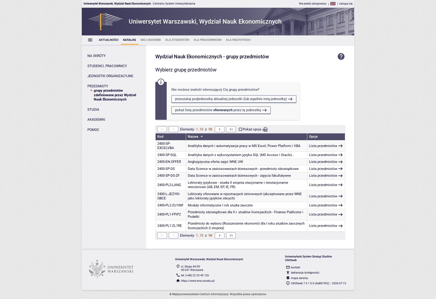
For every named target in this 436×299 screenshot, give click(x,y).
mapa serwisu (299, 278)
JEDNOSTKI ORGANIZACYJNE (110, 76)
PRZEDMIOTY (97, 86)
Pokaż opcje (252, 129)
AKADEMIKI (96, 120)
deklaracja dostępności (305, 272)
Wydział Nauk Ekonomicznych (188, 56)
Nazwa (193, 137)
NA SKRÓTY (96, 56)
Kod (160, 137)
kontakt (295, 267)
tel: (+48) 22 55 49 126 (195, 275)
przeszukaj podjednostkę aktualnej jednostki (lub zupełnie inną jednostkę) (231, 99)
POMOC (93, 130)
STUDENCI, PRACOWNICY (107, 66)
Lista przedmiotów (323, 146)
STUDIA (93, 110)
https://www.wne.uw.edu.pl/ (198, 280)
